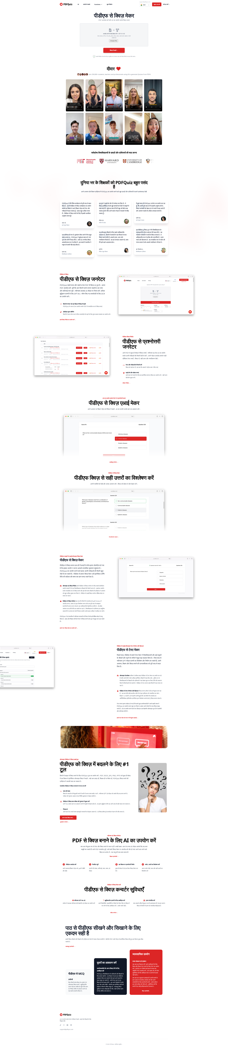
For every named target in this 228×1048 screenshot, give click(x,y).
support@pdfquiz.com (144, 2)
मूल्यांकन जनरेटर (64, 822)
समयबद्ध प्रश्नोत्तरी (70, 946)
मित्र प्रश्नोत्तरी (146, 991)
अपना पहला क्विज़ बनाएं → (68, 817)
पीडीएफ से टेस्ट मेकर (128, 649)
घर (78, 4)
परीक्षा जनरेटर (114, 912)
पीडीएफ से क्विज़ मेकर (72, 560)
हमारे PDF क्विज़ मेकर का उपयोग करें (69, 628)
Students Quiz (114, 537)
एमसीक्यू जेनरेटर (114, 462)
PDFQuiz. (112, 1044)
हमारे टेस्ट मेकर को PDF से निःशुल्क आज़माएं (127, 718)
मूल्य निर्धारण (109, 4)
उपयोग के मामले (86, 4)
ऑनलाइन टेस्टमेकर (125, 675)
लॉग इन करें (166, 4)
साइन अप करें (157, 4)
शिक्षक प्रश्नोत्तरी (114, 856)
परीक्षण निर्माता (126, 383)
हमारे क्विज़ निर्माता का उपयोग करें (68, 319)
